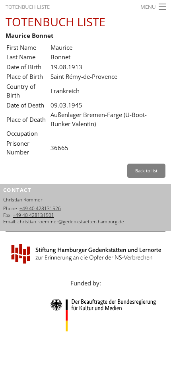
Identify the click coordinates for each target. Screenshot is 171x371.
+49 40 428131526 (40, 208)
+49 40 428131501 (33, 215)
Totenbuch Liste (28, 6)
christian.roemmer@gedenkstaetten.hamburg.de (70, 221)
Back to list (146, 171)
